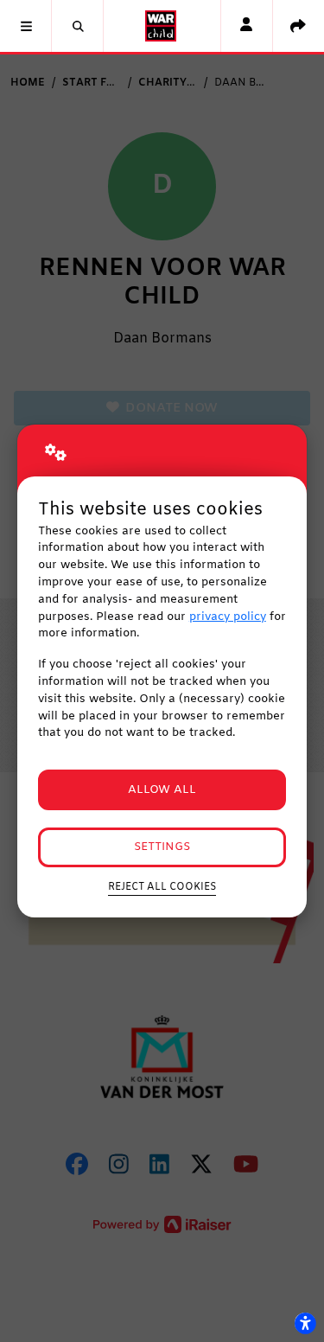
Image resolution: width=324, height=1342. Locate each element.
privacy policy (227, 617)
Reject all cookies (162, 887)
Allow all (162, 790)
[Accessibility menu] (305, 1323)
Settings (162, 847)
